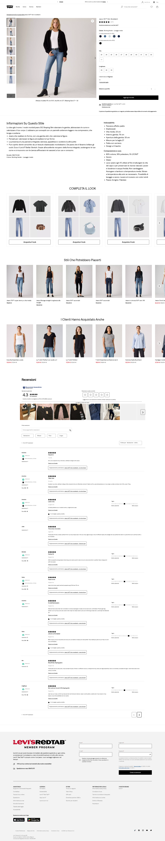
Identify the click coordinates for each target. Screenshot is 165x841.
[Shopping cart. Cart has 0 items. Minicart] (157, 7)
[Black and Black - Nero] (100, 43)
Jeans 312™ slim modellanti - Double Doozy (75, 592)
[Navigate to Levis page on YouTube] (147, 831)
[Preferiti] (151, 7)
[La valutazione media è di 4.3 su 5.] (104, 22)
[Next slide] (159, 223)
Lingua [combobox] (61, 435)
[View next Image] (95, 58)
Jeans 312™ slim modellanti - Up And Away (75, 467)
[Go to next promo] (107, 2)
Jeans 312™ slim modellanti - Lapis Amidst (75, 623)
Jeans (20, 14)
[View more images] (11, 96)
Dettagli (61, 1)
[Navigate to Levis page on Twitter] (151, 831)
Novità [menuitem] (18, 6)
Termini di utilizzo (137, 766)
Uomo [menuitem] (24, 6)
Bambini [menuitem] (38, 6)
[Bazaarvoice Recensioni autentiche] (32, 387)
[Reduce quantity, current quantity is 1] (148, 89)
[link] (30, 830)
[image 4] (56, 96)
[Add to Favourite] (92, 21)
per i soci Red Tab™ (108, 25)
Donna (17, 14)
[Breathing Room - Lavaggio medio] (109, 36)
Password (121, 751)
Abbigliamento (11, 14)
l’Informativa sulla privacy (124, 767)
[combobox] (133, 442)
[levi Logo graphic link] (10, 7)
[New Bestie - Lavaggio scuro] (119, 36)
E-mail (81, 751)
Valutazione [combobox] (26, 435)
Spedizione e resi (106, 107)
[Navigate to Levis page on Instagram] (143, 831)
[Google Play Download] (33, 820)
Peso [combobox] (50, 435)
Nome (80, 742)
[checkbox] (80, 760)
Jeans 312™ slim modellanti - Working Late (75, 543)
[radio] (101, 55)
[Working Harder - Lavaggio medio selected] (114, 36)
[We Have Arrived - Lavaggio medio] (105, 36)
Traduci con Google (52, 463)
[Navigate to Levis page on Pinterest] (139, 831)
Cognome (121, 742)
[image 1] (49, 96)
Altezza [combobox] (39, 435)
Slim (23, 14)
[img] (150, 754)
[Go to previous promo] (57, 2)
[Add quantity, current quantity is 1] (155, 89)
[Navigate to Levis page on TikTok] (135, 831)
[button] (103, 82)
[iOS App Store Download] (19, 820)
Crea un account (135, 772)
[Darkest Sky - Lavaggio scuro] (100, 36)
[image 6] (60, 96)
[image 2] (51, 96)
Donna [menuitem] (31, 6)
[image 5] (58, 96)
